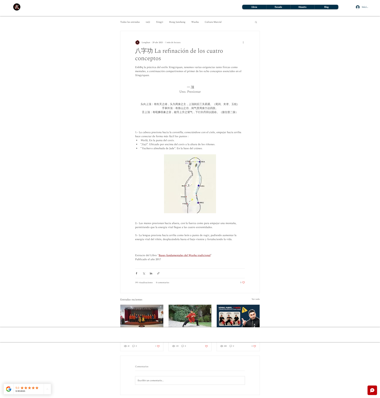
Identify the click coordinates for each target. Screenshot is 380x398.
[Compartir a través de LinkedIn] (151, 273)
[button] (256, 22)
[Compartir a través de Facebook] (136, 273)
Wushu (195, 22)
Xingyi (159, 22)
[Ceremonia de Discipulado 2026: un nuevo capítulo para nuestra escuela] (141, 317)
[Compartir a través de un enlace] (158, 273)
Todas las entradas (130, 22)
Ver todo (256, 299)
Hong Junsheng (177, 22)
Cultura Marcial (213, 22)
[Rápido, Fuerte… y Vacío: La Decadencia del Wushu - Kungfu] (238, 317)
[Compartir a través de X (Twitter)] (143, 273)
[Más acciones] (243, 42)
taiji (148, 22)
